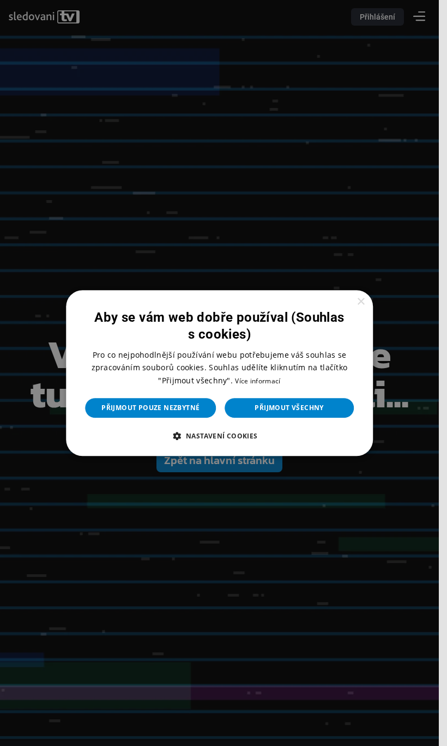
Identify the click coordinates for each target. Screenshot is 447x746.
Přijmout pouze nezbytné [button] (150, 407)
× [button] (361, 302)
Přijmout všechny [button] (289, 407)
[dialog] (219, 373)
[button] (219, 435)
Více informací (257, 381)
